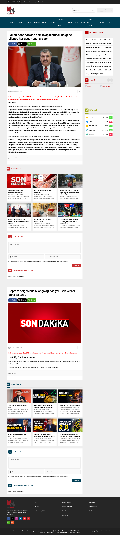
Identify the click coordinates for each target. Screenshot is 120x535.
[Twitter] (12, 518)
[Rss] (12, 522)
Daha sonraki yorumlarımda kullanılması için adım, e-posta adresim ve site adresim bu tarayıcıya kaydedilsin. (39, 261)
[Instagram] (16, 518)
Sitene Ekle (65, 515)
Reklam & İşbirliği (40, 511)
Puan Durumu (93, 506)
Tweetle (23, 44)
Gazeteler (92, 502)
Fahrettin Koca (19, 158)
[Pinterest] (28, 518)
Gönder (33, 44)
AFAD (12, 373)
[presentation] (108, 80)
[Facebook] (8, 518)
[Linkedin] (20, 518)
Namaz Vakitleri (66, 502)
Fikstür (91, 511)
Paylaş (14, 44)
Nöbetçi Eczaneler (67, 506)
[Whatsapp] (8, 522)
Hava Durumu (66, 511)
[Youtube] (24, 518)
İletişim (37, 506)
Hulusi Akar (27, 158)
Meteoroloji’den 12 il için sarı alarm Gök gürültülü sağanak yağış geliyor (42, 2)
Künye (36, 502)
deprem (12, 158)
